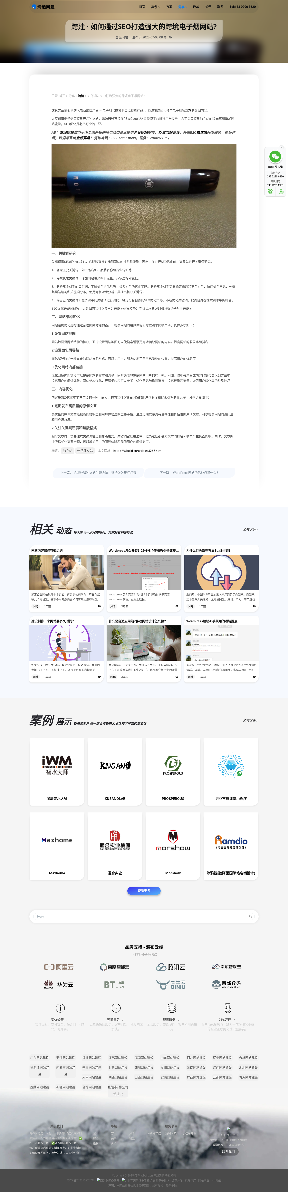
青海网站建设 (248, 1077)
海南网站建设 (144, 1058)
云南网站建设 (222, 1077)
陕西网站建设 (118, 1077)
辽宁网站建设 (222, 1058)
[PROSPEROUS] (173, 765)
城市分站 (177, 1180)
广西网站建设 (196, 1077)
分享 (72, 96)
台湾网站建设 (91, 1087)
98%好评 (225, 1020)
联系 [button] (220, 7)
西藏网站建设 (39, 1087)
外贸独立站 (85, 451)
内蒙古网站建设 (65, 1071)
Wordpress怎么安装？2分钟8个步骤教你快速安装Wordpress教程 (144, 550)
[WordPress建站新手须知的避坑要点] (221, 643)
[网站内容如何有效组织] (66, 572)
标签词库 (191, 1180)
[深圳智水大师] (57, 765)
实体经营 (57, 1020)
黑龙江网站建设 (39, 1071)
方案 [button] (169, 7)
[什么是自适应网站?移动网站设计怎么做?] (144, 643)
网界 (190, 606)
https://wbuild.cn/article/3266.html (137, 451)
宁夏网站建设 (91, 1067)
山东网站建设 (170, 1058)
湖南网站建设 (196, 1067)
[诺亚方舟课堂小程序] (231, 765)
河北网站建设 (196, 1058)
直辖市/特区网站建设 (118, 1090)
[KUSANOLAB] (115, 765)
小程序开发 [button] (189, 1133)
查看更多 (144, 891)
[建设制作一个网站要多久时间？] (66, 643)
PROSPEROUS (173, 799)
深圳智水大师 (57, 799)
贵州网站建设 (170, 1067)
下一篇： (190, 473)
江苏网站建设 (118, 1058)
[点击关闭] (281, 147)
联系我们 (228, 1152)
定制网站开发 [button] (172, 1135)
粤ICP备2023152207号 (81, 1180)
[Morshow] (173, 839)
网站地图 (204, 1180)
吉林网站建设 (248, 1058)
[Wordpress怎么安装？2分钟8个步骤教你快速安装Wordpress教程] (144, 572)
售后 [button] (114, 1143)
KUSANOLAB (115, 799)
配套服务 (169, 1020)
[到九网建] (43, 7)
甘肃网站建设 (118, 1067)
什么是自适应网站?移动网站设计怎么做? (137, 621)
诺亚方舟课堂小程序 (231, 799)
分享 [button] (181, 7)
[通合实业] (115, 839)
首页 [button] (142, 7)
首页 (62, 96)
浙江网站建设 (65, 1058)
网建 (35, 606)
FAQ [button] (196, 7)
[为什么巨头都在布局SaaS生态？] (221, 572)
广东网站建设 (39, 1058)
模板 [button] (96, 1143)
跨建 (81, 96)
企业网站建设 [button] (154, 1135)
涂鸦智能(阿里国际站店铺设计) (231, 873)
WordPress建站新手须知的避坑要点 (211, 621)
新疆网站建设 (65, 1087)
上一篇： (98, 473)
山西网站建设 (144, 1077)
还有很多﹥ (251, 529)
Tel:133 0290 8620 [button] (242, 7)
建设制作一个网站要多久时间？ (53, 621)
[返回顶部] (281, 191)
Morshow (173, 873)
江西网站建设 (222, 1067)
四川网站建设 (144, 1067)
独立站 (186, 110)
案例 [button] (154, 7)
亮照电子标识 (161, 1180)
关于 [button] (208, 7)
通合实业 (115, 873)
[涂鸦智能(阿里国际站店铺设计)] (231, 839)
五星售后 (113, 1020)
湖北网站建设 (248, 1067)
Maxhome (57, 873)
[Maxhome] (57, 839)
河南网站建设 (91, 1077)
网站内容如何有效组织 (47, 550)
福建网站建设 (91, 1058)
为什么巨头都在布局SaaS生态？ (209, 550)
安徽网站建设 (170, 1077)
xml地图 (217, 1180)
